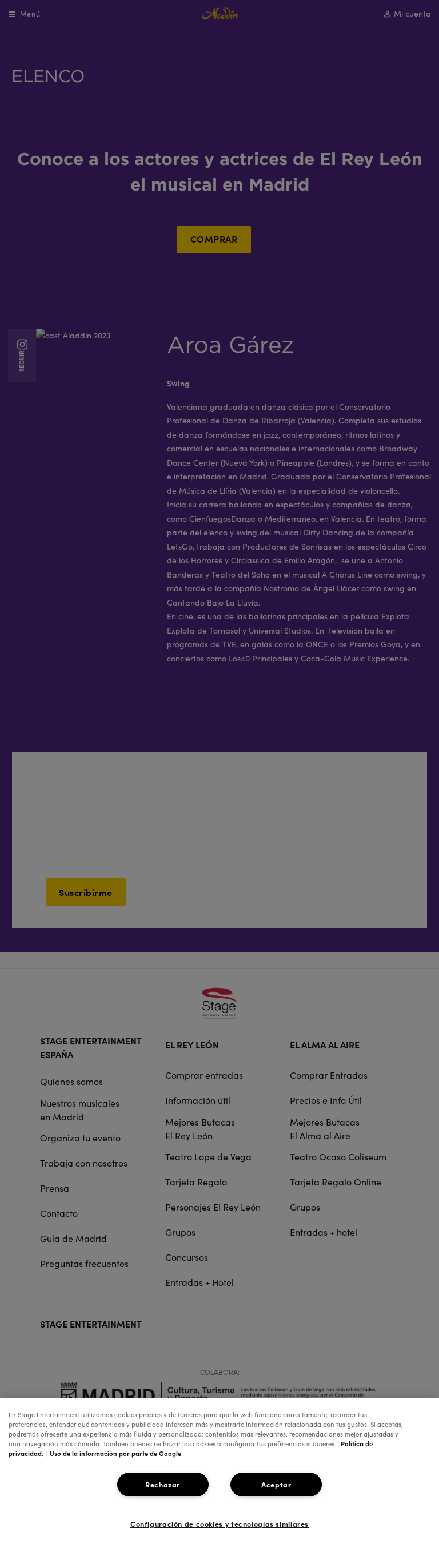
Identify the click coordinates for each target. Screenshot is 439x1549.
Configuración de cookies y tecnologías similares (219, 1523)
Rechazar (162, 1484)
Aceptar (276, 1484)
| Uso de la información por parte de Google (113, 1453)
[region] (219, 1473)
